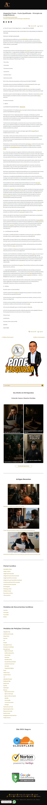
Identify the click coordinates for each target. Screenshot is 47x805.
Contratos (5, 610)
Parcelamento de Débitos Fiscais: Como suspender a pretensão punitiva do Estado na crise (21, 554)
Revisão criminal (6, 713)
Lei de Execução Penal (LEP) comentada (11, 582)
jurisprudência (40, 220)
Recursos (5, 690)
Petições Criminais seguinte (39, 337)
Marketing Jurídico (7, 588)
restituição (22, 212)
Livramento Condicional (9, 663)
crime (27, 50)
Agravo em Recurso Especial (10, 696)
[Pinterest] (8, 22)
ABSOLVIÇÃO (22, 106)
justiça (32, 234)
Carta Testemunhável (9, 702)
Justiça (13, 246)
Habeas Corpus (6, 672)
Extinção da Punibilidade (8, 647)
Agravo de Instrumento (9, 691)
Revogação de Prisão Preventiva (10, 715)
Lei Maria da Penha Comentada (9, 584)
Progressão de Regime (9, 668)
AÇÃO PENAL (25, 39)
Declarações (5, 612)
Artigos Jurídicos (6, 571)
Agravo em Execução (9, 650)
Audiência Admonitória (9, 653)
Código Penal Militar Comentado (10, 578)
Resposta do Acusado (7, 711)
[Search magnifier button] (42, 385)
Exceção (5, 642)
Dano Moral (7, 657)
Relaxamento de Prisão (8, 706)
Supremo (12, 189)
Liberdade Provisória (7, 679)
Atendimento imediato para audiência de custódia (13, 506)
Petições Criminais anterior (7, 337)
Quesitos (5, 685)
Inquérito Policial (7, 674)
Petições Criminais (7, 591)
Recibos (5, 616)
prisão (28, 304)
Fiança (4, 670)
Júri (4, 677)
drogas (4, 149)
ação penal (38, 182)
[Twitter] (6, 22)
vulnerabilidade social (14, 147)
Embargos (7, 704)
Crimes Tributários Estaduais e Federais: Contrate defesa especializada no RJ (19, 530)
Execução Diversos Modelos (10, 661)
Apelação (6, 698)
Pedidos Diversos (6, 717)
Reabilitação (6, 687)
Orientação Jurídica (7, 569)
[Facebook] (3, 22)
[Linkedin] (11, 22)
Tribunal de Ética (6, 595)
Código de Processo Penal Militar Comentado (12, 580)
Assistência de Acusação (8, 634)
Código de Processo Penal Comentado (11, 575)
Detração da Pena (8, 659)
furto (16, 139)
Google (33, 131)
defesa (27, 86)
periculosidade (6, 195)
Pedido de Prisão (6, 681)
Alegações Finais (6, 631)
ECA (4, 640)
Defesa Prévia (6, 636)
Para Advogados (6, 586)
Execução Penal (6, 649)
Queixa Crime (6, 683)
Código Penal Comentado (8, 573)
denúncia (29, 275)
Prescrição (7, 666)
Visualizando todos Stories (23, 466)
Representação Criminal (8, 709)
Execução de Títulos (7, 644)
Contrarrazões (7, 655)
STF (21, 190)
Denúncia (5, 638)
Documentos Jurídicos (8, 593)
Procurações (6, 614)
